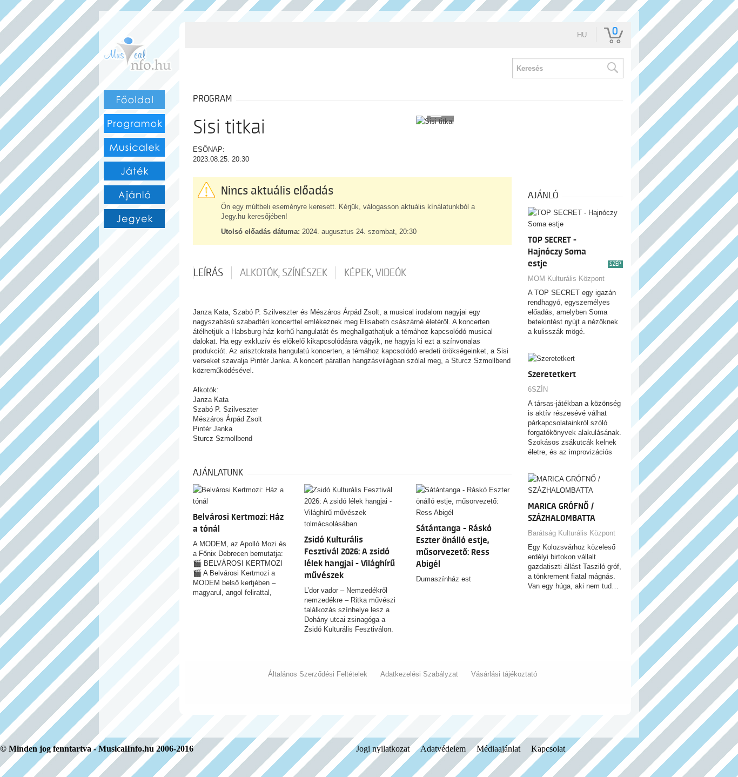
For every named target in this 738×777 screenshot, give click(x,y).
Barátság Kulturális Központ (571, 533)
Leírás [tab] (208, 273)
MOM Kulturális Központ (566, 278)
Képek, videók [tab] (375, 273)
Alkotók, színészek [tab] (283, 273)
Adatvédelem (443, 748)
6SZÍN (538, 389)
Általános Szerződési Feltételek (317, 674)
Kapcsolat (548, 748)
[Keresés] (612, 68)
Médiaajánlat (498, 748)
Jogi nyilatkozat (383, 748)
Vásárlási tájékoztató (504, 674)
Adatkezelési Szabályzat (419, 674)
